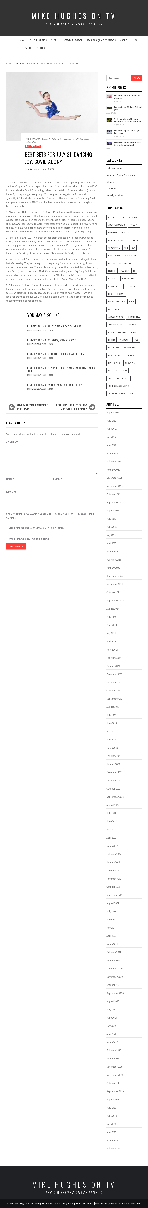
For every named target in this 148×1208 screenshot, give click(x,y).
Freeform (124, 271)
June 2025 (111, 527)
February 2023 (113, 756)
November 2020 (114, 976)
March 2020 (112, 1042)
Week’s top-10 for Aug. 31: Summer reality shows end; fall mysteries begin (127, 120)
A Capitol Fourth (116, 217)
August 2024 (112, 608)
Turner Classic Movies (118, 386)
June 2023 (111, 723)
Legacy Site (26, 48)
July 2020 (111, 1009)
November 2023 (114, 682)
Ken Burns (131, 324)
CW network (114, 255)
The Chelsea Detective (118, 378)
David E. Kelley (130, 255)
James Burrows (115, 317)
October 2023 (113, 690)
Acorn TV (133, 217)
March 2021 (112, 944)
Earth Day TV (125, 263)
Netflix (111, 340)
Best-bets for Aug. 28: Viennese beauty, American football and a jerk (61, 369)
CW (133, 248)
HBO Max (120, 294)
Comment (12, 442)
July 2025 (111, 518)
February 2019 (113, 1148)
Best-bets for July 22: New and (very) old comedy (71, 407)
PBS (136, 340)
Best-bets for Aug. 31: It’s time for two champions (54, 326)
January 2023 (113, 764)
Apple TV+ (134, 225)
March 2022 (112, 846)
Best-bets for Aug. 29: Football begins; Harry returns (56, 354)
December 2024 (114, 576)
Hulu (131, 301)
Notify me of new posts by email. (29, 538)
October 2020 (113, 985)
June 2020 (111, 1017)
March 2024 (112, 649)
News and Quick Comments (101, 40)
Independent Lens (116, 309)
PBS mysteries (115, 355)
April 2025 (111, 543)
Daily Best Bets (38, 40)
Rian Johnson (114, 363)
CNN (126, 248)
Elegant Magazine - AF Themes (78, 1203)
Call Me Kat (134, 240)
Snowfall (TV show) (117, 370)
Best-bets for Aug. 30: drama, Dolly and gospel (52, 340)
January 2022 (113, 862)
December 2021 (114, 870)
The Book (111, 188)
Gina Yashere (128, 278)
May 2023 (111, 731)
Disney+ (111, 263)
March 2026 (112, 453)
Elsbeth (112, 271)
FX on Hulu (113, 278)
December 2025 (114, 477)
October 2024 (113, 592)
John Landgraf (115, 324)
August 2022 (112, 805)
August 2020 (112, 1001)
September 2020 (115, 993)
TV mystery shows (116, 393)
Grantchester (115, 286)
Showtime (130, 363)
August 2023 (112, 706)
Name (10, 479)
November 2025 (114, 486)
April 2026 (111, 445)
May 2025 (111, 535)
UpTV (132, 393)
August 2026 (112, 412)
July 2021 (111, 911)
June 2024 (111, 625)
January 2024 (113, 666)
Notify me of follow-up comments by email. (36, 528)
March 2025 (112, 551)
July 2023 (111, 715)
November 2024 (114, 584)
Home (23, 40)
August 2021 (112, 903)
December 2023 (114, 674)
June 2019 (111, 1115)
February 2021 (113, 952)
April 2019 (111, 1132)
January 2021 (113, 960)
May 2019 (111, 1124)
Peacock (130, 355)
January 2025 (113, 567)
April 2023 (111, 739)
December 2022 (114, 772)
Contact (41, 48)
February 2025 (113, 559)
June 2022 (111, 821)
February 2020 (113, 1050)
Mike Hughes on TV (74, 16)
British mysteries (116, 240)
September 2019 (115, 1091)
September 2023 (115, 698)
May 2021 (111, 927)
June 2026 (111, 428)
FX (134, 271)
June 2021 (111, 919)
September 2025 (115, 502)
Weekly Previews (73, 40)
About (123, 40)
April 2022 (111, 837)
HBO (110, 294)
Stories (55, 40)
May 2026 (111, 437)
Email (57, 479)
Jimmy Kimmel (133, 317)
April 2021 (111, 935)
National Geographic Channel (122, 332)
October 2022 (113, 788)
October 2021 (113, 886)
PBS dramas (113, 347)
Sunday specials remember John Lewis (32, 407)
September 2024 (115, 600)
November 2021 (114, 878)
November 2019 (114, 1075)
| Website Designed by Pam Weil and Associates (117, 1203)
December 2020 (114, 968)
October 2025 (113, 494)
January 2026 (113, 469)
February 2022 (113, 854)
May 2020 (111, 1025)
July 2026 (111, 420)
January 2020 (113, 1058)
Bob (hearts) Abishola (118, 232)
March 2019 (112, 1140)
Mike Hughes (34, 169)
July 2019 (111, 1107)
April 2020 (111, 1034)
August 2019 (112, 1099)
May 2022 (111, 829)
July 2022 (111, 813)
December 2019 (114, 1066)
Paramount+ (125, 340)
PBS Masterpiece (131, 347)
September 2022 (115, 796)
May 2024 (111, 633)
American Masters (116, 225)
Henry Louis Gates (116, 301)
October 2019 (113, 1083)
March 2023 (112, 747)
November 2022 (114, 780)
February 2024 (113, 657)
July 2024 (111, 617)
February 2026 (113, 461)
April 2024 (111, 641)
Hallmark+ (131, 286)
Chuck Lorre (114, 248)
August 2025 (112, 510)
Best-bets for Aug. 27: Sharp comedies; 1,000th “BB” (54, 385)
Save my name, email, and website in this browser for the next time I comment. (50, 515)
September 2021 (115, 895)
